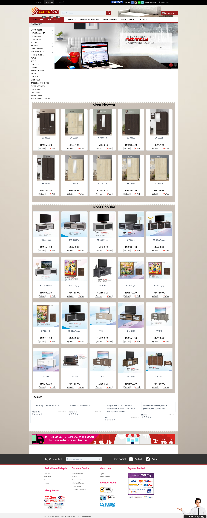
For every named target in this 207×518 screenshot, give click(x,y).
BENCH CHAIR (36, 95)
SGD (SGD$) (60, 2)
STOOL (33, 74)
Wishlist (74, 477)
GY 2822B (159, 183)
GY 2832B (102, 183)
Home (35, 20)
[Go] (100, 459)
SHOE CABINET (37, 39)
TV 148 (159, 331)
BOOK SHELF (36, 64)
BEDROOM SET (36, 36)
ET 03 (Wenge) (74, 331)
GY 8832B (131, 138)
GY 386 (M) (74, 285)
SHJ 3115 (131, 331)
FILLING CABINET (37, 55)
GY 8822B (46, 183)
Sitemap (46, 483)
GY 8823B (159, 138)
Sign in (147, 2)
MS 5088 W (46, 240)
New (49, 20)
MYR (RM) (49, 2)
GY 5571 (159, 376)
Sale (56, 20)
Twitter (154, 459)
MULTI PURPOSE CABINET (41, 99)
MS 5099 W (74, 240)
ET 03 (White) (102, 240)
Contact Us (143, 20)
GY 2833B (74, 183)
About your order (77, 474)
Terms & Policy (127, 20)
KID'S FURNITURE (37, 52)
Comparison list (77, 480)
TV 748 (46, 376)
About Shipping (110, 20)
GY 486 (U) (130, 285)
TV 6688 (74, 376)
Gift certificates (49, 480)
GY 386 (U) (45, 331)
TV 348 (102, 376)
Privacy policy (76, 486)
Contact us (47, 477)
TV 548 (102, 331)
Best (42, 20)
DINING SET (35, 80)
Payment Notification (89, 20)
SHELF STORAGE (37, 70)
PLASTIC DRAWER (38, 86)
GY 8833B (102, 138)
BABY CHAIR (35, 92)
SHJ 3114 (131, 376)
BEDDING (34, 45)
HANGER (34, 77)
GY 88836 (46, 138)
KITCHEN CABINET (38, 33)
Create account (105, 477)
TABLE (33, 61)
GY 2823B (131, 183)
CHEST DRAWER (37, 49)
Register (153, 2)
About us (47, 474)
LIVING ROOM (36, 30)
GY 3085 (131, 240)
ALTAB (33, 58)
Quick (43, 148)
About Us (72, 20)
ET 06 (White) (46, 285)
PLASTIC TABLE (37, 89)
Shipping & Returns (78, 483)
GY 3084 (102, 285)
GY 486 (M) (159, 285)
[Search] (108, 13)
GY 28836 (74, 138)
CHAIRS (34, 67)
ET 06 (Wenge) (159, 240)
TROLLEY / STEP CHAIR (40, 83)
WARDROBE (35, 42)
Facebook (138, 459)
